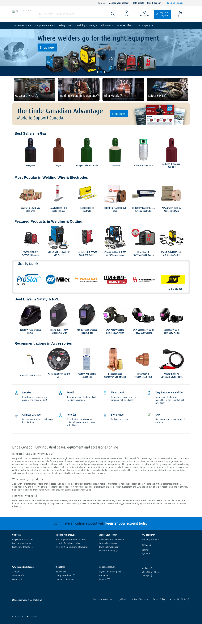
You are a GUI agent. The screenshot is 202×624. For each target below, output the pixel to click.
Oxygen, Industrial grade (110, 572)
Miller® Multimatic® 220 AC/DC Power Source (115, 253)
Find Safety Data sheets (22, 547)
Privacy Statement (140, 599)
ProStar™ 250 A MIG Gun (30, 376)
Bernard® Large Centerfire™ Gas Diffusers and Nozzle (115, 377)
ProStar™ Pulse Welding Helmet (30, 331)
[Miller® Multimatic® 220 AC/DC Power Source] (115, 237)
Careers (101, 3)
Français (179, 3)
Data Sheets (138, 3)
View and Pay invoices (108, 543)
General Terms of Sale (102, 599)
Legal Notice (122, 599)
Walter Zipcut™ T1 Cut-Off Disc (59, 375)
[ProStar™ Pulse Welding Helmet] (30, 315)
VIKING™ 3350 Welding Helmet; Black (87, 331)
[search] (77, 14)
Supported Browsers (64, 579)
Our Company (144, 25)
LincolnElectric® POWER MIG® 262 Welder (87, 253)
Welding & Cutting (86, 25)
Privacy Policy (159, 599)
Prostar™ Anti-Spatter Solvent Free (86, 375)
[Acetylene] (30, 149)
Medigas (146, 568)
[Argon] (58, 149)
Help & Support (154, 3)
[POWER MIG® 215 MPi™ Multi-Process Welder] (30, 237)
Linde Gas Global (149, 572)
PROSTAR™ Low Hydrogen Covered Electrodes (143, 209)
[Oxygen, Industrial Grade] (87, 149)
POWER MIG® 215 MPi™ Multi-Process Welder (30, 255)
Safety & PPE (65, 25)
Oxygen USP (115, 166)
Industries (106, 25)
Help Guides (60, 572)
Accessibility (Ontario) (179, 599)
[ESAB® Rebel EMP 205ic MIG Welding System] (171, 237)
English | (171, 3)
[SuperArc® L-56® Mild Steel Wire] (30, 193)
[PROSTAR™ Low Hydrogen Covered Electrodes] (143, 193)
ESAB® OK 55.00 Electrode (87, 209)
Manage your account (119, 3)
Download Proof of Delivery (111, 540)
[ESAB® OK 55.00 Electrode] (87, 193)
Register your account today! (126, 523)
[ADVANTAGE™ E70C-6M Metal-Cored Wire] (171, 193)
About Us (16, 572)
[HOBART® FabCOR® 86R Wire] (115, 193)
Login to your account (22, 543)
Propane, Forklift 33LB (143, 166)
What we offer (124, 25)
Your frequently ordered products (70, 540)
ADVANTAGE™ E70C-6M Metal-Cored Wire (171, 209)
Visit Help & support (151, 540)
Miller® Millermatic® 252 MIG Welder (59, 253)
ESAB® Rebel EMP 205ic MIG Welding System (171, 253)
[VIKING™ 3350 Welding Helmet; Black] (87, 315)
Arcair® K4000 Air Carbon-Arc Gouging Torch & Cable (171, 377)
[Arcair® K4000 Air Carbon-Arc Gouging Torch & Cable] (171, 359)
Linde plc (146, 576)
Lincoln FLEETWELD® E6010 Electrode (58, 209)
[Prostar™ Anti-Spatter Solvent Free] (87, 359)
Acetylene (30, 166)
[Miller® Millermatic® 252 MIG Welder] (58, 237)
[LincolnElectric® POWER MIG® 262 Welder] (87, 237)
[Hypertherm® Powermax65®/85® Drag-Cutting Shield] (143, 359)
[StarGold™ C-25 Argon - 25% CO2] (171, 149)
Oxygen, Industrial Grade (87, 166)
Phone (147, 554)
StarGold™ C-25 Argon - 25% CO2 (172, 165)
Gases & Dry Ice (21, 25)
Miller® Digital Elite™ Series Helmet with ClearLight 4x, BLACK (59, 333)
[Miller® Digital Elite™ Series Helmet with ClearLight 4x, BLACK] (58, 315)
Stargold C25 (104, 579)
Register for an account (22, 540)
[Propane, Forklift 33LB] (143, 149)
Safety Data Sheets (64, 576)
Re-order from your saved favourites (71, 547)
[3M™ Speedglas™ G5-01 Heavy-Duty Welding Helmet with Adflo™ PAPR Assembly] (143, 315)
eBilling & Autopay (107, 551)
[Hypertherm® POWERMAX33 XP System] (143, 237)
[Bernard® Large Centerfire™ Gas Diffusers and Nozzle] (115, 359)
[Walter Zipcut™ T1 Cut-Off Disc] (58, 359)
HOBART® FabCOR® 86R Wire (115, 209)
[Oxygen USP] (115, 149)
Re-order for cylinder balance (68, 543)
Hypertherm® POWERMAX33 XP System (143, 253)
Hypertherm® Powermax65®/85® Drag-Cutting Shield (143, 377)
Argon (58, 166)
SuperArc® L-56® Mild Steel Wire (30, 209)
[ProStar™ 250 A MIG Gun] (30, 359)
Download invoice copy (109, 547)
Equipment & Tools (44, 25)
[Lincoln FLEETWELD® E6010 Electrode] (58, 193)
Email (146, 550)
